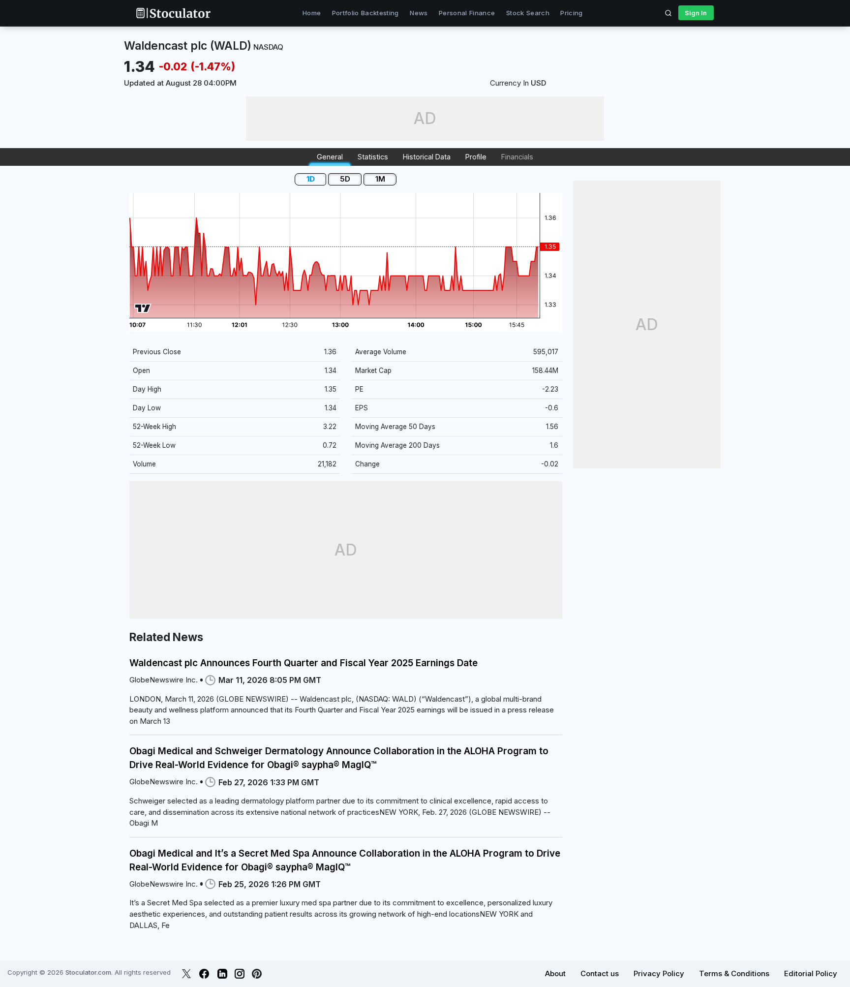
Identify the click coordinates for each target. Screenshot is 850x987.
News (418, 13)
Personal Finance (467, 13)
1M (380, 179)
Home (312, 13)
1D (310, 179)
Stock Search (527, 13)
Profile (475, 157)
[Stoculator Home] (173, 13)
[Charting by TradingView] (143, 308)
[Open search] (668, 12)
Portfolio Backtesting (365, 13)
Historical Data (427, 157)
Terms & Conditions (734, 973)
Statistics (373, 157)
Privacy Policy (659, 973)
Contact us (599, 973)
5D (345, 179)
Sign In (696, 13)
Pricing (571, 13)
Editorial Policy (810, 973)
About (555, 973)
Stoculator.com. (89, 972)
